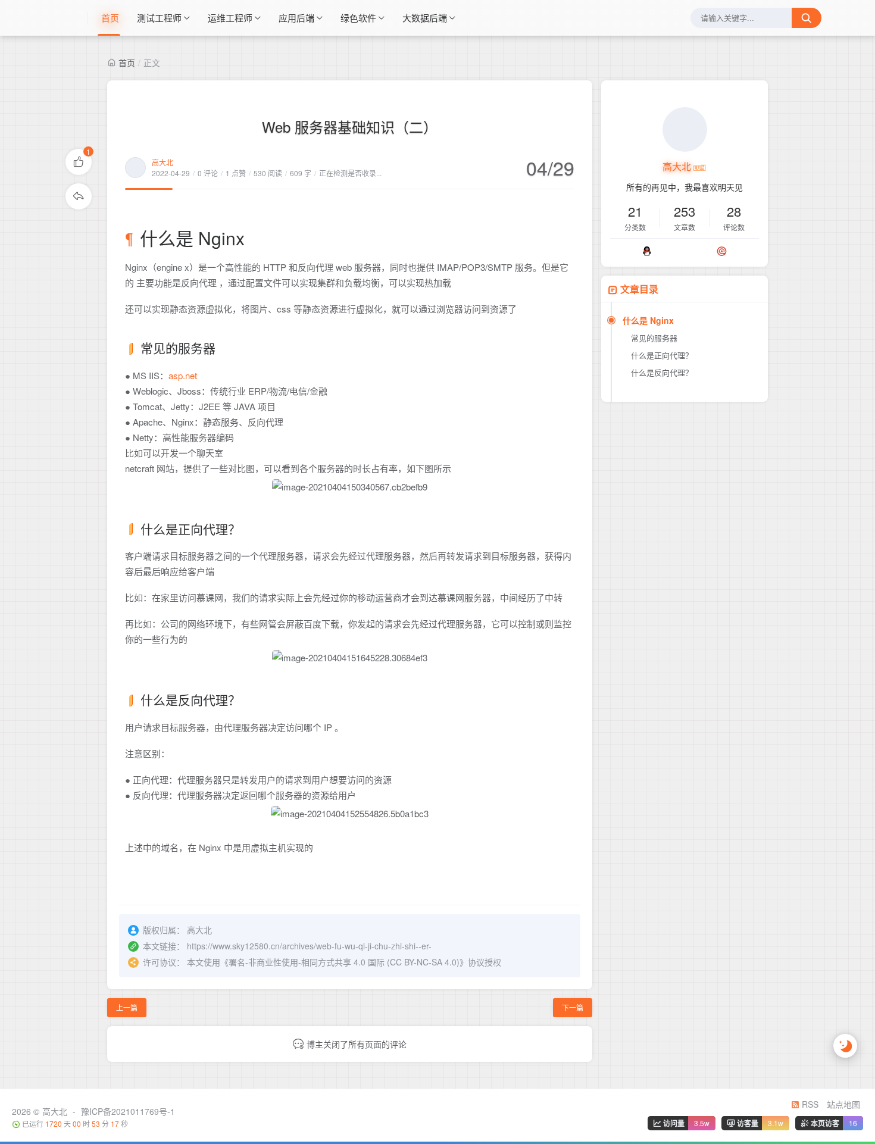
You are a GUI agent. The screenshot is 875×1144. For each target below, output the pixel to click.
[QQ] (647, 251)
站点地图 (843, 1104)
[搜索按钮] (806, 18)
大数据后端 (424, 17)
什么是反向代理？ (662, 372)
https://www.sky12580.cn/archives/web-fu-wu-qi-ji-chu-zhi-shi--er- (309, 946)
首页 (110, 17)
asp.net (182, 375)
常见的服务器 (654, 337)
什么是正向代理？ (662, 355)
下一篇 (572, 1007)
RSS (808, 1104)
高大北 (162, 162)
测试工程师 (159, 17)
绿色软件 (358, 17)
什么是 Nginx (648, 320)
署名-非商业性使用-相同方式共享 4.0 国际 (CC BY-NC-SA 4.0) (344, 962)
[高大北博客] (71, 18)
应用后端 (296, 17)
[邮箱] (721, 251)
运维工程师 (230, 17)
